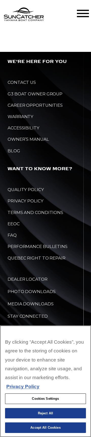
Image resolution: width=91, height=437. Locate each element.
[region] (45, 381)
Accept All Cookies (45, 427)
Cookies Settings (45, 398)
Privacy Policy (22, 386)
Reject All (45, 413)
